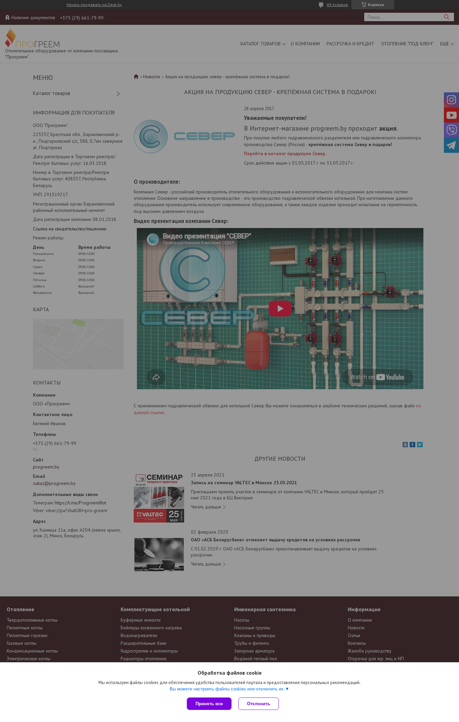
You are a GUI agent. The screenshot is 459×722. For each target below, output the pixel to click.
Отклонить (258, 703)
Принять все (209, 703)
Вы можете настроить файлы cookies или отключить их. (227, 688)
